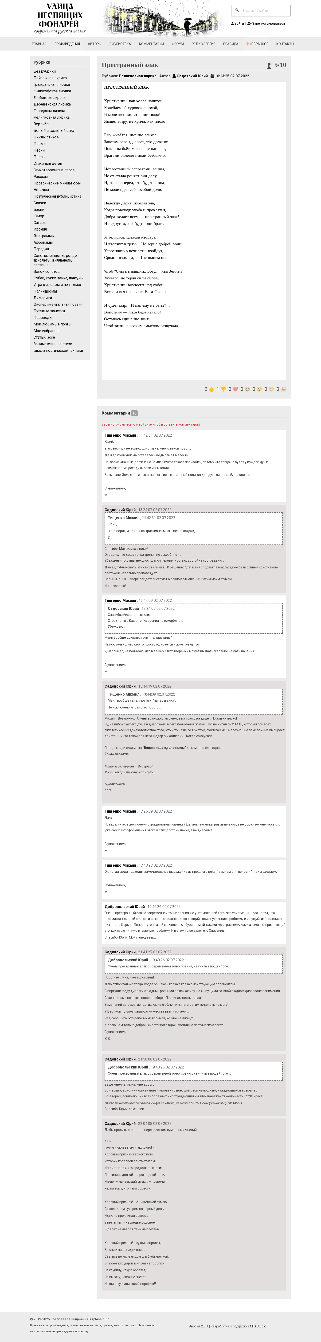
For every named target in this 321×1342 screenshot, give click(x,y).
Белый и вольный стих (54, 130)
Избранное (258, 44)
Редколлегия (203, 44)
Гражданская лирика (52, 84)
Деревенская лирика (52, 104)
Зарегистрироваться (268, 23)
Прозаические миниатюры (57, 183)
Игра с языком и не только (57, 284)
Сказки (40, 203)
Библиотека (120, 44)
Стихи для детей (48, 163)
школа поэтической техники (58, 350)
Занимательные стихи (53, 344)
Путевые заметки (49, 311)
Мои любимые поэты (52, 324)
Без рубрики (45, 71)
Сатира (40, 222)
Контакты (285, 44)
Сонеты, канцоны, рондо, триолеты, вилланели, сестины (56, 260)
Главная (39, 44)
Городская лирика (49, 111)
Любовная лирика (50, 97)
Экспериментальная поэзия (58, 304)
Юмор (39, 216)
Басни (39, 209)
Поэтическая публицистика (57, 196)
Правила (231, 44)
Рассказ (41, 176)
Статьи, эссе (44, 337)
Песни (39, 150)
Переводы (43, 317)
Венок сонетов (47, 271)
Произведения (67, 44)
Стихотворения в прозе (54, 170)
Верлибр (41, 124)
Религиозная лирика (52, 117)
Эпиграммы (44, 236)
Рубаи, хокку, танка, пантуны (59, 278)
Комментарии (151, 44)
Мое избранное (47, 331)
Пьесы (40, 157)
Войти (239, 23)
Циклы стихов (46, 137)
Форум (178, 44)
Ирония (40, 229)
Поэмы (40, 143)
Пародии (41, 249)
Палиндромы (45, 291)
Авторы (95, 44)
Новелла (41, 190)
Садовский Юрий (192, 76)
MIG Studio (258, 1326)
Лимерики (43, 298)
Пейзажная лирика (50, 78)
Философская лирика (52, 91)
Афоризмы (43, 242)
